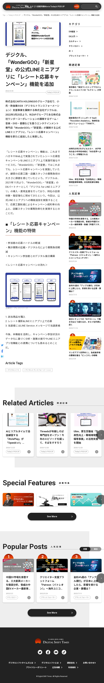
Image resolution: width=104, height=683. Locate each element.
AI (70, 51)
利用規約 (72, 667)
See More (52, 516)
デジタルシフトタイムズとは (21, 663)
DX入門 (72, 36)
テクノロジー (74, 46)
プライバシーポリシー (35, 667)
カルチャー (73, 41)
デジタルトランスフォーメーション (38, 370)
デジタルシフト (13, 370)
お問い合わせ (88, 663)
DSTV (76, 6)
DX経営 (72, 31)
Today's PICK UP (53, 92)
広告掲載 (56, 667)
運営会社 (71, 663)
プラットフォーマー (77, 56)
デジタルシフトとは (50, 663)
